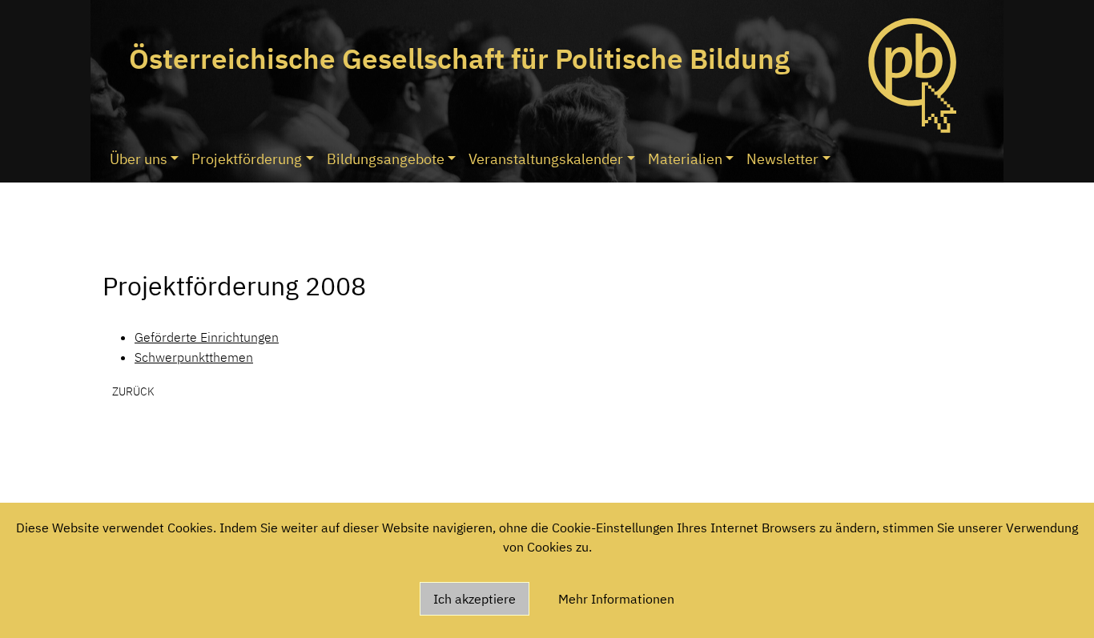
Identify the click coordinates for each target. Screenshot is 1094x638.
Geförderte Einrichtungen (207, 337)
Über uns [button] (138, 159)
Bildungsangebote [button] (385, 159)
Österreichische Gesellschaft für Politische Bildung (459, 58)
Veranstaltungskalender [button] (546, 159)
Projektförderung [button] (246, 159)
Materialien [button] (685, 159)
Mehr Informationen (616, 599)
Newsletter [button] (782, 159)
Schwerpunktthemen (194, 357)
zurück (133, 391)
